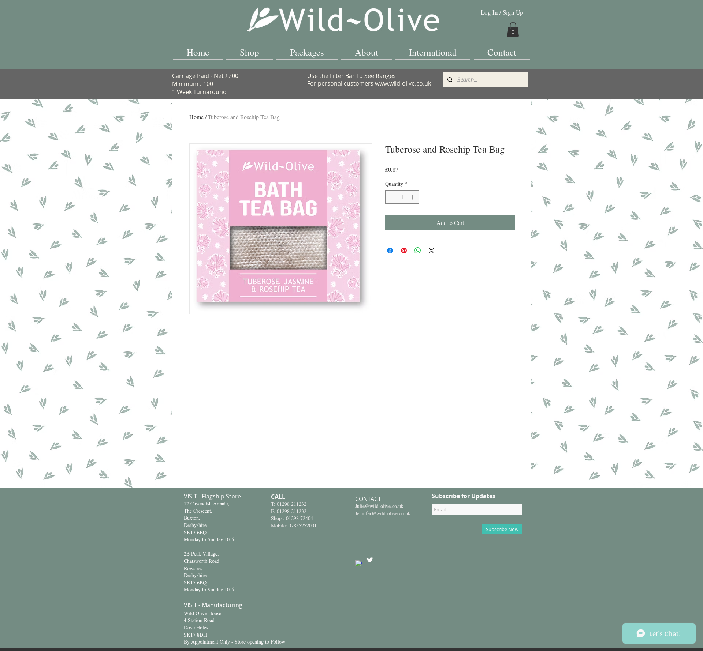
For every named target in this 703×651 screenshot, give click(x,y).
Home (196, 117)
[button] (513, 29)
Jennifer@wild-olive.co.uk (382, 513)
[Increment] (413, 197)
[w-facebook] (358, 564)
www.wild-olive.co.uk (403, 83)
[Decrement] (390, 197)
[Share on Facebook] (390, 250)
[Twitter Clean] (369, 560)
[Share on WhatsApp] (417, 250)
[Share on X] (431, 250)
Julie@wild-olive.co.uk (379, 506)
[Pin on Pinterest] (403, 250)
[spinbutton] (402, 197)
